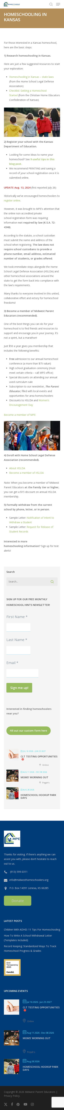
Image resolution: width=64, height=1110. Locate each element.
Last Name (16, 639)
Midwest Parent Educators (40, 1092)
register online (12, 200)
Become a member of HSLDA (26, 472)
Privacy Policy (12, 1095)
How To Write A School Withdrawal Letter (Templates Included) (28, 938)
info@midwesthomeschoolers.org (28, 880)
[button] (58, 4)
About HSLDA (17, 468)
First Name (17, 616)
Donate (18, 900)
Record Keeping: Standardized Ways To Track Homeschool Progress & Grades (30, 948)
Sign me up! (19, 688)
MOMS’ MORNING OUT (34, 777)
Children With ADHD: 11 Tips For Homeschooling (32, 929)
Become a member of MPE (20, 414)
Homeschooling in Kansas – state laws (31, 77)
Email (12, 662)
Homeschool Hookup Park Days (38, 796)
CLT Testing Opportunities (39, 756)
